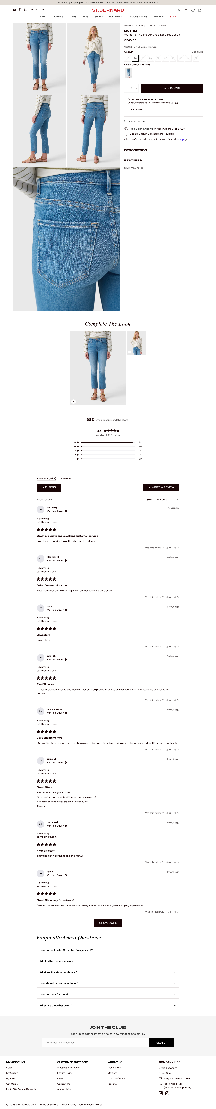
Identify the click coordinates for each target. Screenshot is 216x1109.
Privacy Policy (68, 1104)
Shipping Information (68, 1067)
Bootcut (163, 25)
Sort (149, 499)
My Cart (10, 1078)
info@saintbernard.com (177, 1078)
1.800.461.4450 (173, 1084)
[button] (108, 442)
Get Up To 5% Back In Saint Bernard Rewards (132, 2)
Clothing (140, 25)
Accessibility (64, 1089)
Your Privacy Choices (90, 1104)
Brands (159, 16)
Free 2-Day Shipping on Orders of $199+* (81, 2)
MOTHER (131, 30)
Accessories (138, 16)
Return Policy (64, 1073)
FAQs (60, 1078)
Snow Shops (166, 1073)
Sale (173, 16)
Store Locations (168, 1067)
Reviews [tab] (46, 479)
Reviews (112, 1084)
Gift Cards (12, 1084)
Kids (85, 16)
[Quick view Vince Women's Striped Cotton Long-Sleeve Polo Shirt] (136, 343)
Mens (72, 16)
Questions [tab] (66, 479)
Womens (57, 16)
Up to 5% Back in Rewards (21, 1089)
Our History (114, 1067)
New (43, 16)
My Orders (12, 1073)
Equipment (116, 16)
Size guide (197, 51)
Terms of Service (48, 1104)
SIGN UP (161, 1042)
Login (9, 1067)
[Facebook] (161, 1093)
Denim (152, 25)
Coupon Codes (116, 1078)
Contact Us (63, 1084)
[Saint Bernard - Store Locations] (19, 9)
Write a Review (165, 488)
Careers (112, 1073)
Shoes (99, 16)
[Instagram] (167, 1093)
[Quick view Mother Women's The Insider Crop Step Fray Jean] (98, 368)
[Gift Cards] (14, 9)
